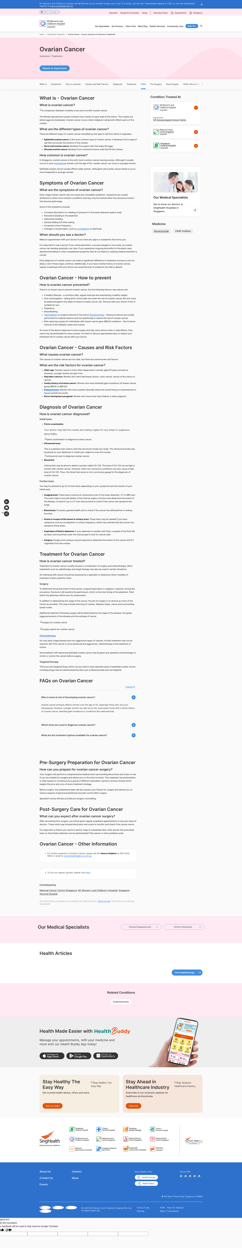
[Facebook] (181, 1177)
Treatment (131, 84)
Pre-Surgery (156, 84)
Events (44, 1184)
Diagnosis (117, 84)
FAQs (143, 84)
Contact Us (46, 1178)
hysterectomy (97, 315)
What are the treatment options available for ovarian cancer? (74, 735)
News (75, 1178)
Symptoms (56, 84)
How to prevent (73, 84)
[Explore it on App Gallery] (105, 1056)
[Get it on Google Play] (78, 1056)
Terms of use (104, 901)
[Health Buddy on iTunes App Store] (52, 1056)
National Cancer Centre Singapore (58, 890)
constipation (83, 229)
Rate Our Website (175, 1207)
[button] (198, 84)
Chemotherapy (48, 635)
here (88, 872)
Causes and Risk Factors (97, 84)
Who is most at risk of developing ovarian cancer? (68, 697)
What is (43, 84)
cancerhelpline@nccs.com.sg (77, 856)
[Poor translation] (8, 1230)
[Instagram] (190, 1177)
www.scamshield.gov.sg (61, 6)
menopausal (60, 163)
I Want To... (191, 26)
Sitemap (140, 1211)
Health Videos (149, 1183)
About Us (45, 1171)
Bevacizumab (161, 231)
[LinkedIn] (195, 1177)
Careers (77, 1171)
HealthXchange (148, 1177)
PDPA (162, 1207)
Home (42, 34)
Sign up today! (52, 1106)
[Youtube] (186, 1177)
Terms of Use (143, 1207)
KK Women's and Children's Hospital (97, 890)
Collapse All (130, 687)
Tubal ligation (50, 315)
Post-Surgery (172, 84)
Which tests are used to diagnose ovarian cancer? (68, 725)
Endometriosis (51, 389)
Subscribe (133, 1106)
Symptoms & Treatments (56, 34)
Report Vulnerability (169, 1211)
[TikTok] (200, 1177)
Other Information (191, 84)
